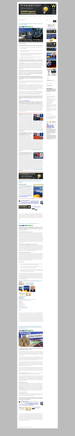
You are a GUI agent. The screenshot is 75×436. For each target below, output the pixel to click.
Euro (20, 315)
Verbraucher (32, 320)
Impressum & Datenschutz (50, 16)
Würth (41, 217)
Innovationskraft (33, 317)
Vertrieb (27, 217)
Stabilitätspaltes (29, 319)
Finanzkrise (29, 316)
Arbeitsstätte (38, 313)
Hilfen (39, 416)
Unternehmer (23, 215)
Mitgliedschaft (29, 318)
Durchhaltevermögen (39, 314)
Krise (20, 318)
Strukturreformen (37, 319)
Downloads (39, 312)
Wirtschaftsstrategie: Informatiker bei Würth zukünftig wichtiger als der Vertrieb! (31, 24)
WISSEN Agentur (21, 297)
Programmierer (32, 216)
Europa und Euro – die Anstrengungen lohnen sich (29, 223)
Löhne (24, 417)
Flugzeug (32, 316)
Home (19, 16)
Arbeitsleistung (33, 415)
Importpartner (29, 317)
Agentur (24, 415)
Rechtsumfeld (41, 318)
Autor (44, 16)
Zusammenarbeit (41, 321)
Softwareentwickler (39, 216)
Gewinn (41, 215)
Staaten (26, 319)
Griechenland (35, 266)
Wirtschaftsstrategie (38, 217)
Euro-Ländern (25, 315)
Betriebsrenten (39, 415)
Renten (37, 418)
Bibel (19, 416)
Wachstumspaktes (36, 320)
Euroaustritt (31, 315)
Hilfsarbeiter (20, 216)
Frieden (34, 316)
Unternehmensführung (26, 414)
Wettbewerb (22, 321)
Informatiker (26, 216)
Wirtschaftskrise (34, 321)
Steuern (36, 419)
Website (26, 16)
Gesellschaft (28, 214)
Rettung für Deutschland (22, 296)
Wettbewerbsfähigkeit (26, 321)
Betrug (42, 415)
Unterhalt (20, 420)
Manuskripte (40, 16)
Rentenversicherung (21, 419)
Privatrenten (29, 418)
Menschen (26, 417)
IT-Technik (29, 216)
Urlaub (29, 320)
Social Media (35, 216)
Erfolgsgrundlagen (24, 214)
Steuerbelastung (33, 319)
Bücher (35, 213)
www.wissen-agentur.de (24, 307)
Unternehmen (27, 320)
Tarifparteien (40, 419)
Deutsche (33, 314)
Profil (22, 16)
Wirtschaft (30, 321)
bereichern (36, 415)
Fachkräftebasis (26, 316)
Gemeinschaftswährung (38, 316)
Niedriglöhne (39, 417)
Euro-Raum (28, 315)
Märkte (26, 318)
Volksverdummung (31, 217)
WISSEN (31, 215)
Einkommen (32, 416)
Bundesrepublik (26, 416)
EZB (23, 316)
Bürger (24, 314)
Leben (40, 416)
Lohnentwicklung (23, 318)
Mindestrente (32, 417)
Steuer (41, 413)
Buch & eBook (35, 16)
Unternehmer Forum (28, 215)
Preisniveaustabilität (37, 318)
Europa (33, 315)
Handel (26, 317)
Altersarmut (26, 415)
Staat (32, 419)
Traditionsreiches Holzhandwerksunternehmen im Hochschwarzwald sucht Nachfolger (51, 97)
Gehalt (35, 416)
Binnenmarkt (21, 314)
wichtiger (34, 217)
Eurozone (39, 315)
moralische (36, 417)
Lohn (23, 417)
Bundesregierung (22, 416)
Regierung (25, 313)
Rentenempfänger (40, 418)
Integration (36, 317)
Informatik (23, 216)
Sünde (38, 419)
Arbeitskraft (29, 415)
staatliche (34, 419)
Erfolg (39, 215)
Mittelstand (31, 214)
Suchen (47, 19)
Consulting (38, 213)
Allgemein (29, 213)
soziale (27, 419)
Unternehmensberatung (37, 214)
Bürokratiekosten (28, 314)
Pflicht (22, 418)
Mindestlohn (29, 417)
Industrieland (31, 254)
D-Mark (25, 235)
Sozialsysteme (29, 419)
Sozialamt (25, 419)
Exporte (22, 316)
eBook (19, 214)
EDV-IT (21, 214)
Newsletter (30, 16)
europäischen (36, 315)
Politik (33, 214)
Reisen (19, 319)
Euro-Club (22, 315)
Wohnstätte (37, 321)
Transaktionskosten (22, 320)
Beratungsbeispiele (32, 213)
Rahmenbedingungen (33, 418)
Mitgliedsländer (32, 318)
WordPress (28, 420)
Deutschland (40, 213)
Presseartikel (26, 418)
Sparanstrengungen (23, 319)
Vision (27, 313)
